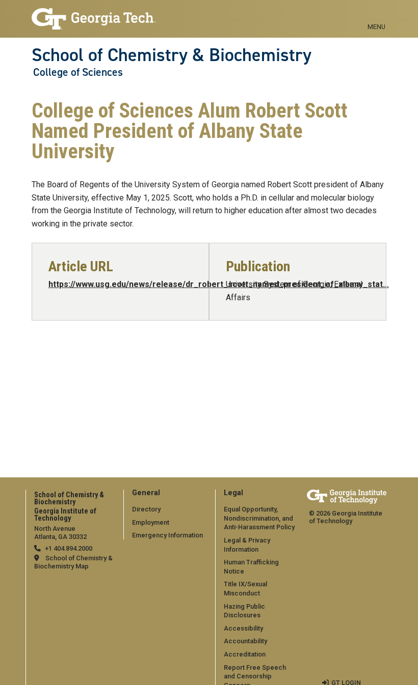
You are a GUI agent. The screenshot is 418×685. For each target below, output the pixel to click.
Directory (146, 509)
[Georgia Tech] (346, 496)
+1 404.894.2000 (68, 548)
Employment (150, 522)
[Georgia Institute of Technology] (94, 14)
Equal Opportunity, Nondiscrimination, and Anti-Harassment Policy (259, 518)
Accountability (245, 641)
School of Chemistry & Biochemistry (171, 55)
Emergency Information (167, 535)
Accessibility (243, 628)
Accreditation (245, 654)
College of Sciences (78, 72)
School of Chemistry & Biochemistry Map (73, 561)
